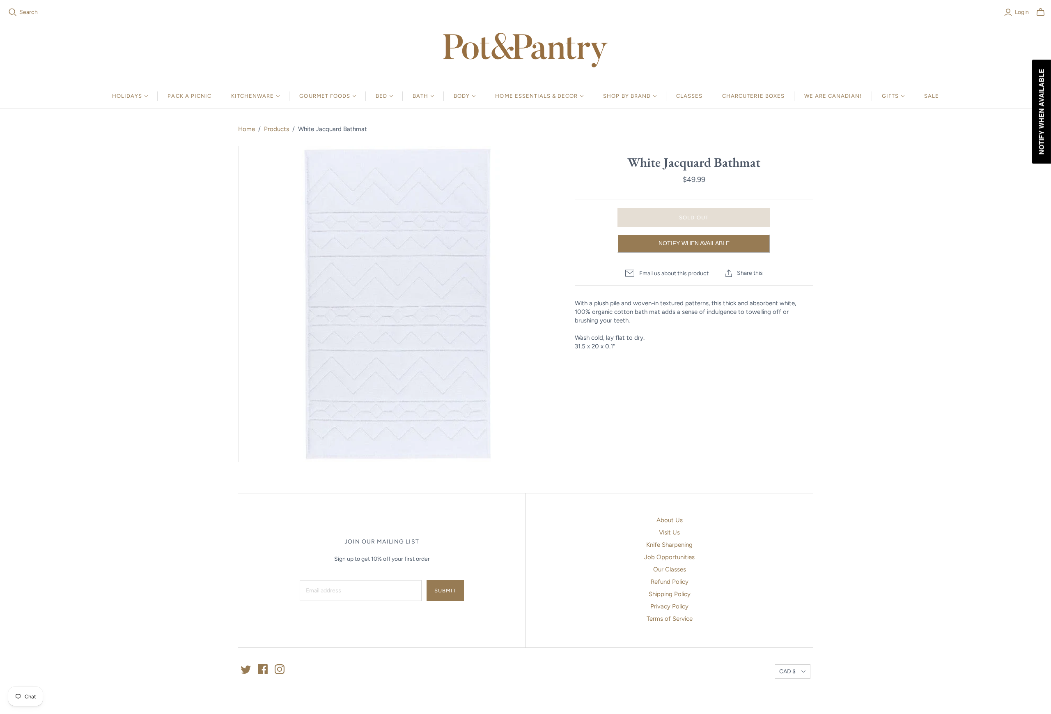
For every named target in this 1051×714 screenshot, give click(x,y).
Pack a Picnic (189, 96)
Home (246, 129)
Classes (689, 96)
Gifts (890, 96)
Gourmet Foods (324, 96)
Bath (420, 96)
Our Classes (669, 569)
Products (276, 129)
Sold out (693, 217)
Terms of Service (670, 618)
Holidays (127, 96)
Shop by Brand (627, 96)
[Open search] (13, 12)
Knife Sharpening (669, 544)
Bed (381, 96)
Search (28, 12)
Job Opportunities (669, 557)
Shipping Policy (670, 594)
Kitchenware (252, 96)
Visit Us (669, 532)
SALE (931, 96)
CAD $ (787, 671)
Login (1022, 12)
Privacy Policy (669, 606)
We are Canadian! (833, 96)
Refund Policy (669, 581)
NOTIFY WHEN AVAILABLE (694, 243)
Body (462, 96)
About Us (669, 520)
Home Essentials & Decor (536, 96)
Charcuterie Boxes (753, 96)
